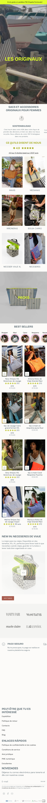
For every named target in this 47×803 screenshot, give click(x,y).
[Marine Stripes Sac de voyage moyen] (12, 501)
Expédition (6, 716)
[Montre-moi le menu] (3, 9)
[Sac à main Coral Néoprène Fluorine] (34, 454)
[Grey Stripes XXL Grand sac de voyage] (12, 454)
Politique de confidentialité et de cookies (19, 745)
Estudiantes (7, 763)
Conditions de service (11, 749)
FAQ (3, 730)
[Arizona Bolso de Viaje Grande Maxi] (34, 361)
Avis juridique (7, 754)
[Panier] (43, 9)
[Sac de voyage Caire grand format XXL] (12, 407)
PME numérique (8, 759)
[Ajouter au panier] (4, 374)
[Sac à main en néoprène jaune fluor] (34, 407)
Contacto (6, 725)
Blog (3, 735)
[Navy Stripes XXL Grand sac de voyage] (12, 361)
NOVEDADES (10, 768)
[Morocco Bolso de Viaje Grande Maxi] (34, 501)
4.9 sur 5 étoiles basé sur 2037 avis (23, 153)
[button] (10, 383)
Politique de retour (9, 721)
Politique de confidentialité (33, 786)
